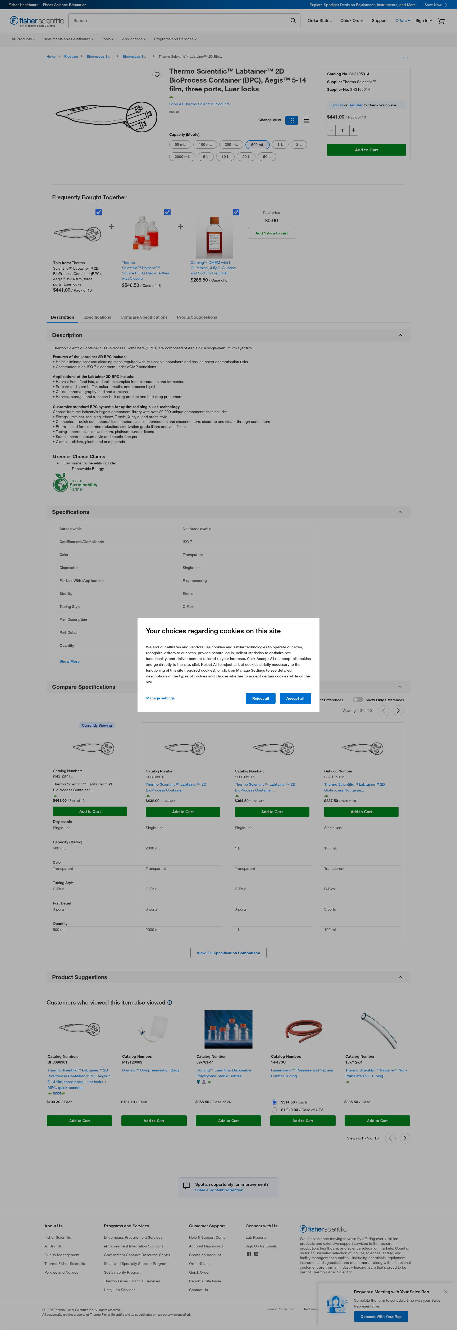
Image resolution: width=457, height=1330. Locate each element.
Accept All (295, 698)
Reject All (260, 698)
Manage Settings (160, 698)
